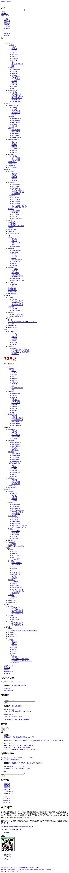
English (6, 35)
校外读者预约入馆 (17, 316)
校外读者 (11, 312)
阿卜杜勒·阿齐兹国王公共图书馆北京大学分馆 (22, 322)
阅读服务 (11, 237)
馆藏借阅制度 (16, 120)
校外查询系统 (16, 148)
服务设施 (7, 800)
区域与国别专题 (17, 101)
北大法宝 (19, 745)
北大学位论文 (45, 740)
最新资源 (7, 688)
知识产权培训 (16, 197)
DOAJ (28, 768)
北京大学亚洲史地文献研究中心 (22, 352)
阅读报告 (19, 711)
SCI (10, 747)
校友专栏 (11, 307)
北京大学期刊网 (19, 768)
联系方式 (14, 150)
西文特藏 (14, 75)
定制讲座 (14, 271)
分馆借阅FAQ (12, 327)
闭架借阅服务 (16, 131)
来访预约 (14, 342)
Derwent (22, 749)
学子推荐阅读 (16, 160)
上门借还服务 (12, 163)
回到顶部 (7, 854)
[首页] (3, 38)
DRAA (37, 867)
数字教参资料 (35, 740)
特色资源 (11, 67)
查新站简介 (15, 173)
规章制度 (11, 297)
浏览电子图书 (15, 760)
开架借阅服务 (16, 130)
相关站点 (14, 180)
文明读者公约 (16, 299)
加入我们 (14, 344)
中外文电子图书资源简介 (35, 763)
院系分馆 (11, 323)
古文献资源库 (16, 69)
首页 (5, 796)
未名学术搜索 (8, 666)
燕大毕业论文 (16, 79)
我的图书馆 (4, 14)
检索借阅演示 (12, 162)
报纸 (13, 62)
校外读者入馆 (16, 261)
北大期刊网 (15, 214)
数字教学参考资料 (17, 94)
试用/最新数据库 (17, 98)
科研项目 (14, 348)
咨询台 (6, 859)
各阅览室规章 (16, 122)
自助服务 (14, 265)
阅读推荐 (11, 154)
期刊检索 (14, 109)
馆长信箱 (28, 869)
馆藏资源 (11, 45)
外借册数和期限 (17, 118)
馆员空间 (3, 869)
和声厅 (14, 258)
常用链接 (35, 869)
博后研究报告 (16, 77)
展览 (13, 244)
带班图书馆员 (16, 278)
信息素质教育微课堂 (18, 280)
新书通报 (14, 92)
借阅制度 (15, 716)
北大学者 (14, 216)
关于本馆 (11, 331)
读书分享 (14, 241)
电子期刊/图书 (8, 671)
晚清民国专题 (16, 99)
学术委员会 (15, 354)
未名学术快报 (12, 222)
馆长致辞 (14, 333)
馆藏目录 (7, 668)
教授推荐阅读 (16, 158)
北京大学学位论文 (17, 96)
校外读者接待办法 (17, 314)
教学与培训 (11, 267)
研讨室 (14, 254)
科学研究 (11, 346)
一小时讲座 (15, 269)
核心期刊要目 (12, 224)
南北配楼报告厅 (17, 250)
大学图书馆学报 (23, 867)
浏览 (2, 732)
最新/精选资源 (12, 90)
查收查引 (11, 220)
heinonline (29, 747)
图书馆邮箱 (11, 869)
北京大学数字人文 (13, 233)
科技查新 (11, 171)
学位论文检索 (16, 111)
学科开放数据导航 (17, 218)
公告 (13, 141)
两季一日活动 (16, 243)
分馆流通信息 (20, 869)
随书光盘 (14, 56)
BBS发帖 (7, 21)
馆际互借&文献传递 (14, 139)
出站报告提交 (12, 290)
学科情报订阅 (16, 188)
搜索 (2, 12)
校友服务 (14, 308)
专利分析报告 (16, 201)
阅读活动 (14, 239)
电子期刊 (14, 51)
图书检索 (14, 107)
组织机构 (14, 339)
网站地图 (41, 869)
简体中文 (7, 33)
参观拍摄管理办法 (17, 305)
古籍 (13, 52)
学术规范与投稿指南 (18, 190)
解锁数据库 (8, 737)
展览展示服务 (16, 252)
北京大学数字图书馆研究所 (20, 350)
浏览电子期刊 (5, 760)
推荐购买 (14, 284)
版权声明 (14, 152)
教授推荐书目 (27, 711)
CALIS (9, 867)
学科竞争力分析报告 (18, 192)
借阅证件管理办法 (17, 303)
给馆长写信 (8, 28)
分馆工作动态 (12, 325)
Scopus (14, 747)
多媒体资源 (26, 740)
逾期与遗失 (15, 126)
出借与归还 (15, 133)
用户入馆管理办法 (17, 301)
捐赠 (2, 15)
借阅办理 (11, 128)
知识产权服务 (12, 195)
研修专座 (14, 256)
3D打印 (14, 263)
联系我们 (14, 340)
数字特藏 (14, 86)
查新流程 (14, 175)
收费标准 (14, 147)
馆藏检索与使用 (13, 105)
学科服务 (11, 182)
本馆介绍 (14, 335)
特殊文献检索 (16, 113)
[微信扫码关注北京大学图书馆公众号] (34, 844)
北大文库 (14, 81)
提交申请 (14, 145)
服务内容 (14, 143)
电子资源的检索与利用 (19, 737)
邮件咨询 (7, 23)
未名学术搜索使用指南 (19, 685)
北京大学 (3, 867)
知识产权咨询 (16, 199)
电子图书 (14, 49)
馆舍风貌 (14, 337)
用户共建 (11, 282)
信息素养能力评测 (17, 275)
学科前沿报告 (16, 194)
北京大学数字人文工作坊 (16, 226)
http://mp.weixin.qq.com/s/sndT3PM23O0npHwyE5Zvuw (17, 826)
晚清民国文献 (16, 73)
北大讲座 (14, 71)
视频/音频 (15, 54)
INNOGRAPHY (14, 749)
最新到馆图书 (8, 690)
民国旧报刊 (60, 740)
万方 (14, 745)
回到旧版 (48, 869)
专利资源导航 (16, 203)
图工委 (31, 867)
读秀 (24, 745)
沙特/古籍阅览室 (17, 259)
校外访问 (14, 115)
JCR (16, 766)
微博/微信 (7, 24)
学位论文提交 (12, 288)
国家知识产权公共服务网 (19, 207)
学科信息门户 (16, 184)
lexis (24, 747)
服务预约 (11, 248)
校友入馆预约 (16, 310)
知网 (10, 745)
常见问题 (7, 26)
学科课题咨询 (16, 186)
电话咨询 (7, 19)
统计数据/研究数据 (17, 64)
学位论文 (14, 60)
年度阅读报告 (16, 246)
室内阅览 (14, 124)
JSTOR (19, 747)
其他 (13, 88)
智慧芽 (28, 749)
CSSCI (22, 766)
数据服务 (11, 209)
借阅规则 (11, 116)
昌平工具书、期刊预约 (22, 719)
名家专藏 (14, 83)
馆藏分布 (7, 716)
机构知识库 (15, 212)
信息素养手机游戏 (17, 276)
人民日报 (30, 745)
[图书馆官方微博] (5, 858)
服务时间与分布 (17, 137)
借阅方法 (22, 716)
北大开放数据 (16, 211)
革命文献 (14, 84)
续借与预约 (15, 135)
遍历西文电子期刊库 (18, 763)
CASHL (15, 867)
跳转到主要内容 (6, 1)
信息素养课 (15, 273)
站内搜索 (3, 8)
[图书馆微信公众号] (6, 858)
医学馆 (10, 320)
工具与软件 (15, 58)
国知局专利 (34, 749)
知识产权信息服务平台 (19, 205)
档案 (13, 66)
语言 (2, 829)
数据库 (14, 47)
